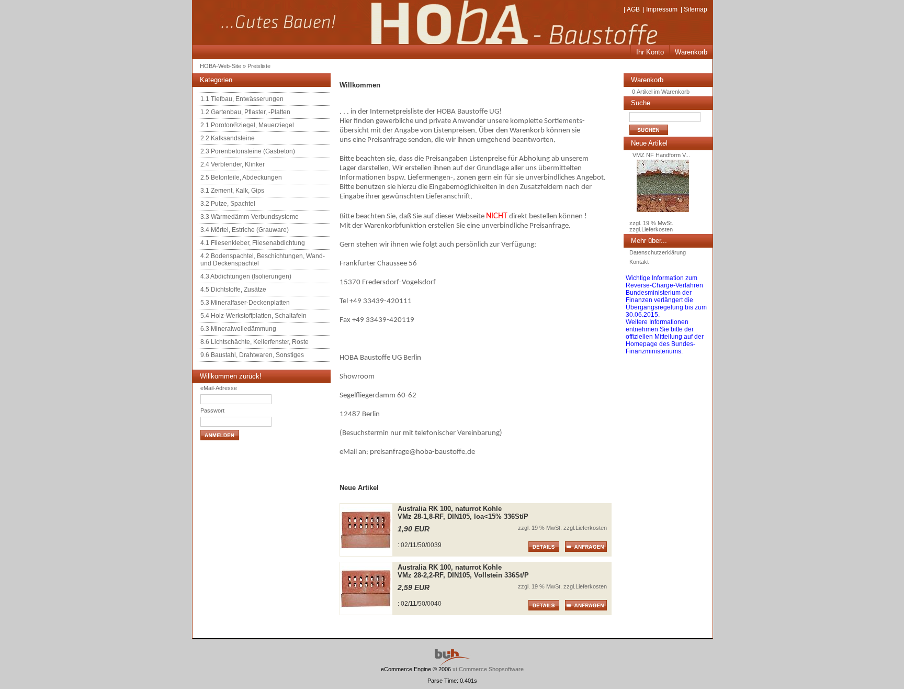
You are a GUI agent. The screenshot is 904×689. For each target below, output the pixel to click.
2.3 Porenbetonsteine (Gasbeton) (247, 151)
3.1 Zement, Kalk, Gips (232, 190)
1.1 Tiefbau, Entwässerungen (242, 99)
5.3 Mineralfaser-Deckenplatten (245, 302)
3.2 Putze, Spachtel (227, 203)
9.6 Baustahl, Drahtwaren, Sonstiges (252, 355)
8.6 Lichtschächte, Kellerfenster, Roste (254, 342)
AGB (633, 9)
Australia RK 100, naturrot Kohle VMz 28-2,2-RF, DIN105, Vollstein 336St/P (463, 571)
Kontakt (639, 262)
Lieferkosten (591, 528)
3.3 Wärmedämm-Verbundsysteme (249, 216)
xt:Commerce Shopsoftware (488, 669)
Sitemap (695, 9)
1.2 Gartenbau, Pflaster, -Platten (245, 112)
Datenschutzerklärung (657, 252)
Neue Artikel (649, 143)
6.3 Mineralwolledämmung (238, 328)
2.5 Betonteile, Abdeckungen (241, 177)
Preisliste (258, 66)
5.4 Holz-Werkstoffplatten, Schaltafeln (253, 315)
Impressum (661, 9)
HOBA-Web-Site (220, 66)
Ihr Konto (650, 52)
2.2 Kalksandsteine (227, 138)
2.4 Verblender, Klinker (232, 164)
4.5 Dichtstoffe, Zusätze (233, 289)
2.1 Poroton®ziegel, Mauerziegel (247, 125)
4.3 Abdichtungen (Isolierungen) (245, 276)
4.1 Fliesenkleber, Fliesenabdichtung (252, 243)
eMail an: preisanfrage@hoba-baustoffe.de (407, 452)
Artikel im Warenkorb (663, 91)
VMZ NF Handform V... (659, 155)
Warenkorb (691, 52)
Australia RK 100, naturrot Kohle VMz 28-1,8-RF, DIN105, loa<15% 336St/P (463, 512)
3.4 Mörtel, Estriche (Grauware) (244, 230)
